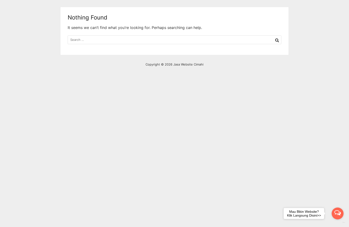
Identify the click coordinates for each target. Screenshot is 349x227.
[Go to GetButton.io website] (337, 222)
